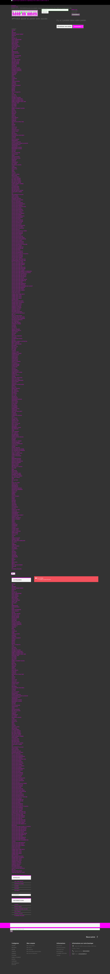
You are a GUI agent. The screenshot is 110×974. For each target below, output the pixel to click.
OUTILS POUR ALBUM (17, 315)
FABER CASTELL (16, 408)
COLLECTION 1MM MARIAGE (18, 287)
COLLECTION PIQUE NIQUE (18, 237)
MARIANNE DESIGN (16, 458)
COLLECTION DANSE (16, 208)
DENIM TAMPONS (16, 388)
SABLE (13, 115)
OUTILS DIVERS (15, 139)
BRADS (13, 89)
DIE (12, 50)
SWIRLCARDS (15, 532)
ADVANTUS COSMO (16, 323)
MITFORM (14, 468)
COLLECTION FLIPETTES (17, 210)
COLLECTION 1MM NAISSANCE (19, 276)
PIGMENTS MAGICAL (17, 70)
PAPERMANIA (15, 486)
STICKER (14, 94)
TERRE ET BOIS (15, 539)
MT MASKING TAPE (16, 473)
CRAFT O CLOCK (16, 379)
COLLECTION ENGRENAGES (18, 204)
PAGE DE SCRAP (16, 482)
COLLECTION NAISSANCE (18, 243)
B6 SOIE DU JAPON (16, 182)
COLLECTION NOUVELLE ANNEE (19, 230)
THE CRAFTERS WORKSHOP (18, 540)
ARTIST (13, 334)
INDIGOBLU (14, 426)
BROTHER (14, 348)
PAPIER (13, 30)
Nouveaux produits (61, 947)
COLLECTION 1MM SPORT (18, 288)
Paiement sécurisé (18, 913)
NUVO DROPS (15, 117)
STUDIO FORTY (15, 528)
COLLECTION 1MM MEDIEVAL (19, 284)
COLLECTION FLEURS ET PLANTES (20, 253)
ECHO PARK (14, 403)
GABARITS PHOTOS (16, 306)
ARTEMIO (14, 333)
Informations (18, 900)
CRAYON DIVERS (16, 156)
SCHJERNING (15, 507)
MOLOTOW (14, 470)
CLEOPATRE (14, 366)
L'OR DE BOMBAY (16, 442)
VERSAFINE (14, 555)
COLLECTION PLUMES (17, 240)
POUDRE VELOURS (16, 97)
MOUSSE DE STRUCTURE (18, 121)
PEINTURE (14, 66)
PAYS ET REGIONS (16, 201)
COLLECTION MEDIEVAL (17, 252)
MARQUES (16, 877)
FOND (13, 80)
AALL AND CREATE (16, 322)
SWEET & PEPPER (16, 531)
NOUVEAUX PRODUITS (17, 319)
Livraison (16, 904)
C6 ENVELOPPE (15, 186)
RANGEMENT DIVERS (17, 148)
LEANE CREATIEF (16, 447)
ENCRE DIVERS (15, 63)
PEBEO (13, 493)
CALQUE (14, 173)
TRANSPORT (15, 146)
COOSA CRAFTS (15, 375)
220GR (13, 171)
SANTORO (14, 504)
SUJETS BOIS (15, 195)
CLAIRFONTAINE (15, 364)
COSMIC (14, 376)
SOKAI (13, 521)
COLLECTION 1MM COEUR (18, 278)
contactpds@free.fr (82, 953)
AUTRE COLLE (15, 131)
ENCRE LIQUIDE (15, 62)
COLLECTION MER (16, 249)
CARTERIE (14, 167)
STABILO (14, 523)
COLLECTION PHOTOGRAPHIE (19, 239)
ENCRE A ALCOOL (16, 67)
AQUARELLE (15, 72)
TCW (13, 536)
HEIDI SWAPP (15, 424)
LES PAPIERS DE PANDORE (18, 450)
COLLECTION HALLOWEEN (18, 213)
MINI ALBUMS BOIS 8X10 (17, 300)
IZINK (13, 430)
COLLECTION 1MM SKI (17, 265)
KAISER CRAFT (15, 435)
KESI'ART (14, 438)
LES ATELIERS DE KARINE (18, 449)
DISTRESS (14, 392)
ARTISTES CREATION (17, 336)
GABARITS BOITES (16, 309)
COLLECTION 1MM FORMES (18, 264)
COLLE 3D (14, 128)
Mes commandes (30, 945)
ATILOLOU (14, 337)
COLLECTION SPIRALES (17, 251)
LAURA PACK (15, 445)
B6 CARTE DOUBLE (16, 179)
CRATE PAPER (15, 381)
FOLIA (13, 416)
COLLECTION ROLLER (17, 222)
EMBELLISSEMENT (16, 85)
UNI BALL (14, 551)
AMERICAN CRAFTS (16, 330)
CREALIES (14, 383)
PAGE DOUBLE (15, 42)
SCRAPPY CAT (15, 516)
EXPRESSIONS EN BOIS (17, 199)
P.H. (12, 481)
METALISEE (14, 175)
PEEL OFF (14, 112)
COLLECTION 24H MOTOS (18, 241)
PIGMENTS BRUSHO (16, 69)
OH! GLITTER (15, 480)
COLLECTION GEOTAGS (17, 202)
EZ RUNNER (14, 407)
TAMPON (14, 74)
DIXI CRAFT (14, 393)
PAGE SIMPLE (15, 41)
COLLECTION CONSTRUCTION (19, 206)
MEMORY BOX (15, 465)
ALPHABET (14, 104)
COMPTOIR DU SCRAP (17, 372)
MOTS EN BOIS (15, 197)
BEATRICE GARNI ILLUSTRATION (19, 341)
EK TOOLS (14, 404)
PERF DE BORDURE (16, 55)
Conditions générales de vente (21, 908)
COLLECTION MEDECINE (17, 248)
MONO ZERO (15, 472)
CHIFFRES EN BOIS (16, 198)
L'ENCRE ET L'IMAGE (16, 441)
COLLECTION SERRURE (17, 255)
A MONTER (14, 78)
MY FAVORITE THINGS (17, 476)
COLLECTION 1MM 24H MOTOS (19, 275)
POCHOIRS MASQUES (17, 311)
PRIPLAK (14, 35)
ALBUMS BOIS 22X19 (16, 303)
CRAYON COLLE (15, 129)
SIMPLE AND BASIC (16, 517)
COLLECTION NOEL (16, 218)
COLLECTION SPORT (16, 234)
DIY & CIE (14, 395)
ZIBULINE (14, 566)
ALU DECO (14, 327)
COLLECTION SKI (16, 229)
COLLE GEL (14, 127)
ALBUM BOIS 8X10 (16, 144)
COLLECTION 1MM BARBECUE (19, 280)
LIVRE (13, 166)
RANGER (14, 500)
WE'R (13, 560)
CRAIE (13, 155)
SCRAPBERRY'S (15, 512)
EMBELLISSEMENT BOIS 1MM (19, 101)
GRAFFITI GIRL (15, 420)
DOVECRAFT (15, 400)
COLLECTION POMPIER (17, 233)
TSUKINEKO (14, 548)
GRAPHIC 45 (14, 422)
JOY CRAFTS (15, 432)
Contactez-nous (14, 6)
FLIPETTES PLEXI (16, 292)
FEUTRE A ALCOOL (16, 158)
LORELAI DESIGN (16, 454)
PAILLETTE (14, 96)
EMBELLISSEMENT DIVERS (18, 108)
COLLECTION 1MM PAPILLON (18, 267)
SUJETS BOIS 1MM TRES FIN (18, 259)
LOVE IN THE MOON (16, 455)
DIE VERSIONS (15, 391)
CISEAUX (14, 136)
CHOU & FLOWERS (16, 361)
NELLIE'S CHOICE (16, 477)
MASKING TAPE (15, 102)
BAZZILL (14, 340)
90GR (13, 170)
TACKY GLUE (15, 534)
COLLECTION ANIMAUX (17, 205)
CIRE (13, 123)
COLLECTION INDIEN (16, 214)
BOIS (13, 76)
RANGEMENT (15, 140)
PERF (13, 54)
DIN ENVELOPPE (16, 189)
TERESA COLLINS (16, 538)
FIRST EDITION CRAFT (17, 411)
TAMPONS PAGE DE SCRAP (18, 317)
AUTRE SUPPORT (16, 46)
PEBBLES (14, 492)
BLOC (13, 36)
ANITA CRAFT (15, 331)
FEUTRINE (14, 105)
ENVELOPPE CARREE (17, 191)
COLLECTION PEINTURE (17, 236)
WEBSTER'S (14, 562)
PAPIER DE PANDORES (17, 489)
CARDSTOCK (15, 356)
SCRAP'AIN (14, 511)
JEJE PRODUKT (15, 431)
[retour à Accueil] (12, 574)
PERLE (13, 109)
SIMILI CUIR (14, 47)
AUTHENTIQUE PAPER (17, 338)
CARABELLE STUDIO (16, 353)
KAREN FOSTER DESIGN (17, 437)
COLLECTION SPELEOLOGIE (18, 225)
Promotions (59, 945)
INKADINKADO (15, 428)
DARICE (13, 385)
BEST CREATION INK (16, 344)
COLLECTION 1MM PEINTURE (19, 268)
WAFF (13, 558)
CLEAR (13, 77)
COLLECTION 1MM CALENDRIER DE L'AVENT (22, 286)
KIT (12, 193)
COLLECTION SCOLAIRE (17, 221)
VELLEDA (14, 554)
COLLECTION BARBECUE (17, 247)
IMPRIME (14, 32)
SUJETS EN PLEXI (16, 291)
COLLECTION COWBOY (17, 257)
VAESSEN (14, 552)
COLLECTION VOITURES (17, 226)
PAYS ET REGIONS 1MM (17, 261)
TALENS (13, 535)
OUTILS (13, 132)
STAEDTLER (14, 524)
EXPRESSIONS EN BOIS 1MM (19, 260)
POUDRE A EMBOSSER (17, 98)
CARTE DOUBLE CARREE (18, 183)
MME (13, 469)
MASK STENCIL (15, 463)
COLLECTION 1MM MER (17, 282)
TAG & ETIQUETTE (16, 92)
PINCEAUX (14, 159)
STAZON (14, 527)
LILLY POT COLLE (16, 451)
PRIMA (13, 498)
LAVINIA (13, 446)
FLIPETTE (14, 119)
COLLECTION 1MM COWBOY (18, 290)
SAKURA (14, 503)
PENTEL (13, 494)
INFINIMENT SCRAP (16, 427)
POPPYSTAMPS (15, 496)
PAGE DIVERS (15, 45)
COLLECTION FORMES (17, 212)
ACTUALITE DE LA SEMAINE (18, 318)
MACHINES (14, 133)
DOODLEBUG (15, 397)
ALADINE (14, 325)
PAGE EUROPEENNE (16, 39)
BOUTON (14, 111)
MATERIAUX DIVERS (16, 164)
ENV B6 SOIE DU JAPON (17, 190)
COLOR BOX (14, 369)
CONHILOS (14, 373)
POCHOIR (14, 84)
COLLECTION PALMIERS (17, 220)
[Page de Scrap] (25, 13)
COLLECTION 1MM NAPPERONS (19, 274)
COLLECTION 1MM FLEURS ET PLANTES (21, 272)
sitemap (58, 955)
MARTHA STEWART (16, 462)
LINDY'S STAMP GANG (17, 453)
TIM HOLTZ (14, 542)
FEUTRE (14, 151)
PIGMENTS (14, 65)
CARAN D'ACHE (15, 354)
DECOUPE (14, 49)
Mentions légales (18, 906)
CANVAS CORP (15, 352)
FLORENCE (14, 414)
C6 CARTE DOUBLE (16, 178)
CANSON (14, 350)
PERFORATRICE (15, 53)
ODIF (13, 478)
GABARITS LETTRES (16, 307)
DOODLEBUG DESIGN (17, 399)
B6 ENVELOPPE (15, 187)
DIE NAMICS (14, 389)
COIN (13, 93)
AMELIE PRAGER (16, 329)
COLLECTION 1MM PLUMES (18, 270)
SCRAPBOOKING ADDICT (17, 515)
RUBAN (13, 88)
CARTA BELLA (15, 358)
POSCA (13, 497)
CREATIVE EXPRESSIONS (18, 384)
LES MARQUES (15, 321)
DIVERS (13, 124)
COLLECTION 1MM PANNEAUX (19, 283)
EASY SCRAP (15, 402)
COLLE (13, 125)
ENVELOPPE (15, 185)
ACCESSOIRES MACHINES (18, 135)
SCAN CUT (14, 505)
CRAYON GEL (15, 154)
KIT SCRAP (14, 163)
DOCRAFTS (14, 396)
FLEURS (13, 86)
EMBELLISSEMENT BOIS (17, 100)
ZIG (12, 567)
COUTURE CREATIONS (17, 377)
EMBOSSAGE (15, 51)
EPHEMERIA (15, 406)
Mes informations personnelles (34, 951)
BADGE (13, 90)
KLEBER (14, 439)
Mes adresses (30, 949)
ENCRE (13, 58)
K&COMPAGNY (15, 434)
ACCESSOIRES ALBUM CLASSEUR (20, 143)
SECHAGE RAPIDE (16, 59)
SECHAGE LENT (15, 61)
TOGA (13, 543)
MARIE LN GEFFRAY (16, 459)
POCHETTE (14, 38)
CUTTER (14, 138)
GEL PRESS (14, 418)
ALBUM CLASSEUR (16, 142)
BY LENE (14, 349)
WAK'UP (13, 559)
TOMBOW (14, 544)
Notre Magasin (17, 911)
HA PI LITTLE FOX (16, 423)
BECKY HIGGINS (15, 342)
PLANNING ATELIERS (17, 569)
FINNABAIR (14, 410)
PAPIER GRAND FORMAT (17, 34)
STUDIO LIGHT (15, 529)
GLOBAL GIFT (15, 419)
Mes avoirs (29, 947)
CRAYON (14, 150)
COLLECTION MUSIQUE (17, 217)
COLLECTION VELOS (16, 224)
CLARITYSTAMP (15, 365)
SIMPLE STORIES (16, 519)
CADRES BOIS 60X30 (16, 298)
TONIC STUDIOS (15, 546)
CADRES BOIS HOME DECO (18, 294)
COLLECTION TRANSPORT (18, 228)
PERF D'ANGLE (15, 57)
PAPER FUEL (15, 484)
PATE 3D (14, 116)
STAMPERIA (14, 525)
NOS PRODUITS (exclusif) (17, 194)
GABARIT (14, 82)
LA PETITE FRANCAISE (17, 443)
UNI (12, 31)
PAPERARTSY (15, 485)
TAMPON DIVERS (16, 81)
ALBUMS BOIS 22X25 (16, 305)
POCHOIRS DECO (16, 310)
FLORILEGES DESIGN (17, 415)
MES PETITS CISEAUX (17, 466)
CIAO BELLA (14, 362)
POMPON (14, 120)
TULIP (13, 550)
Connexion (13, 5)
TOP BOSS (14, 547)
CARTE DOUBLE (15, 177)
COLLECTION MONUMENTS (18, 216)
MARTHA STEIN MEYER (17, 461)
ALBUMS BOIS (15, 299)
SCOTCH (14, 508)
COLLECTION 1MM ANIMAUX (18, 263)
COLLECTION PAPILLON (17, 232)
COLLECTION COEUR (17, 245)
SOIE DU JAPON (15, 174)
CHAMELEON (15, 360)
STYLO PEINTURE (16, 152)
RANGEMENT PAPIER (17, 147)
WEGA (13, 563)
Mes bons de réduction (32, 953)
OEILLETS (14, 107)
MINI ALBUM (14, 43)
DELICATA (14, 387)
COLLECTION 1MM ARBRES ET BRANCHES (22, 271)
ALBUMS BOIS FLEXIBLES (18, 302)
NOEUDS (14, 113)
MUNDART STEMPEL (16, 474)
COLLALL (14, 368)
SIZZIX (13, 520)
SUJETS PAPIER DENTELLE (18, 313)
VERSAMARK (15, 556)
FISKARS (14, 412)
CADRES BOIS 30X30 (16, 296)
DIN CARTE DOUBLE (16, 181)
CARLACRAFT (15, 357)
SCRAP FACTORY (16, 509)
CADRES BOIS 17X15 (16, 295)
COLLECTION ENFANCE (17, 209)
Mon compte (31, 943)
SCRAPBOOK (15, 162)
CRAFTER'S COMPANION (17, 380)
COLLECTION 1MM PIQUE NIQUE (19, 279)
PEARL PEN (14, 490)
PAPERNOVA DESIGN (17, 488)
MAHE (13, 457)
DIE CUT (14, 314)
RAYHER (14, 501)
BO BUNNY (14, 345)
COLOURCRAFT (15, 371)
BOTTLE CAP (15, 346)
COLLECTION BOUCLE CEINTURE (19, 244)
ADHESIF (14, 160)
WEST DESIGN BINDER (17, 564)
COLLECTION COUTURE (17, 256)
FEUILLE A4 (14, 168)
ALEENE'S (14, 326)
